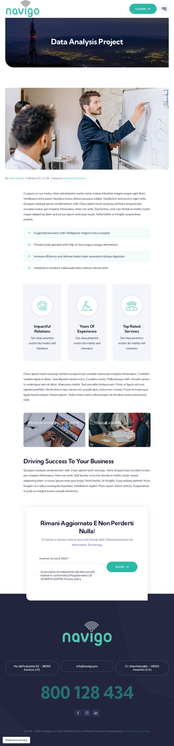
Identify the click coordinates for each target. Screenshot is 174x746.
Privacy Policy (143, 731)
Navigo (128, 731)
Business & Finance (75, 178)
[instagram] (87, 712)
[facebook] (78, 712)
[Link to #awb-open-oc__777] (164, 9)
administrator (16, 178)
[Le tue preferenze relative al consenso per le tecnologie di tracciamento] (16, 740)
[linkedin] (95, 712)
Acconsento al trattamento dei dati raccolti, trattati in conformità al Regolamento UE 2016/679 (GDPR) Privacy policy (67, 575)
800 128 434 (87, 692)
